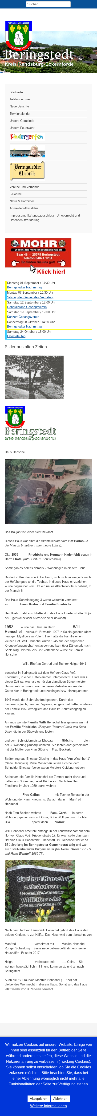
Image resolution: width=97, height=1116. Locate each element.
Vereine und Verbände (24, 187)
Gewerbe (16, 194)
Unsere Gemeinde (22, 121)
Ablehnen (60, 1098)
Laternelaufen (16, 336)
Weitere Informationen (48, 1106)
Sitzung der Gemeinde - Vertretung (30, 297)
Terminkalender (20, 113)
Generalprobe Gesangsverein (27, 307)
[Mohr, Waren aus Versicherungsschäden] (38, 273)
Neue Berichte (19, 106)
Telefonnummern (21, 99)
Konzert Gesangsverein (23, 317)
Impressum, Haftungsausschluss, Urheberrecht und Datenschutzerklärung (45, 218)
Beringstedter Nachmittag (24, 287)
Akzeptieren (39, 1098)
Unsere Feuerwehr (22, 128)
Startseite (16, 92)
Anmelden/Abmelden (24, 208)
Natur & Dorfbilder (22, 201)
